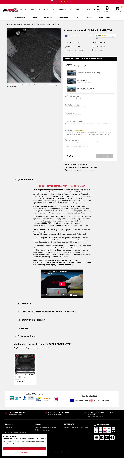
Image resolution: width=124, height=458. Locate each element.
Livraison (66, 451)
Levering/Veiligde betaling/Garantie (76, 427)
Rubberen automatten (42, 430)
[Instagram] (101, 437)
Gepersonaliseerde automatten (45, 427)
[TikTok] (107, 437)
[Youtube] (96, 437)
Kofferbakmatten (60, 9)
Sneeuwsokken (88, 9)
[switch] (19, 17)
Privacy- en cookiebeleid (54, 451)
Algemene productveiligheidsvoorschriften (15, 431)
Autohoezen (75, 9)
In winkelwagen (105, 156)
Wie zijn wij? (9, 427)
